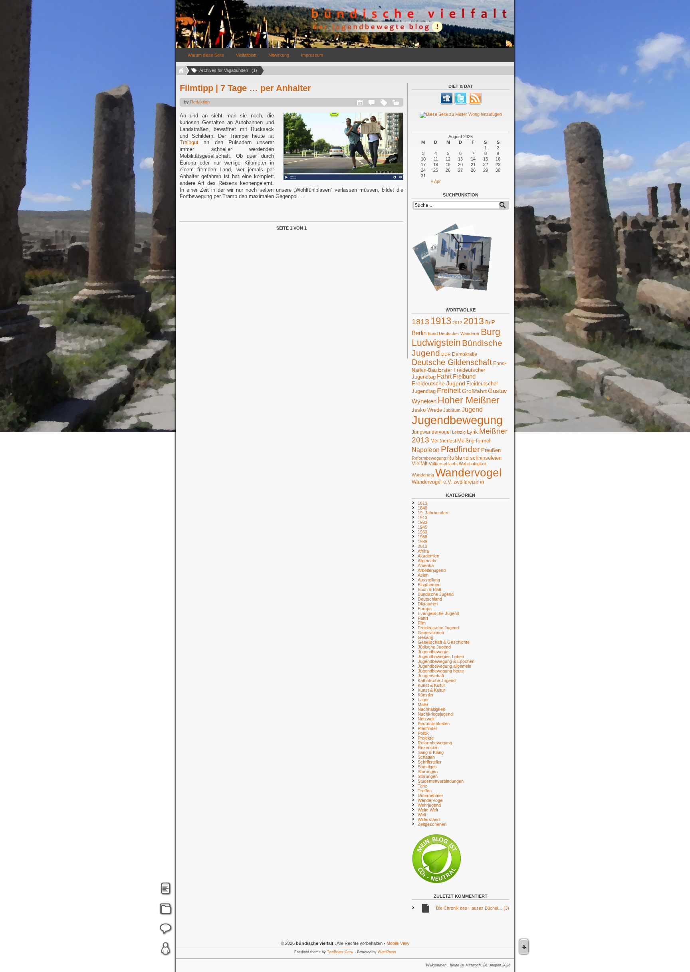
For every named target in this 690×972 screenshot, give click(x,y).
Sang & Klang (431, 752)
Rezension (428, 747)
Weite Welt (428, 809)
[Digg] (446, 103)
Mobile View (398, 943)
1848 (422, 508)
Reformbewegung (429, 458)
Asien (423, 575)
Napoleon (426, 449)
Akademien (428, 555)
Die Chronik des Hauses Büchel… (472, 908)
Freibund (464, 376)
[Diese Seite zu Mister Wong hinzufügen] (461, 115)
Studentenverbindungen (441, 781)
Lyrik (472, 432)
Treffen (425, 790)
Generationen (431, 632)
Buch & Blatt (429, 589)
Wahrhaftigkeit (472, 463)
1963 (422, 532)
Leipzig (459, 432)
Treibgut (189, 142)
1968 (422, 536)
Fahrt (444, 376)
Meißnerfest (443, 440)
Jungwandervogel (431, 431)
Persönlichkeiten (434, 723)
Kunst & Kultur (431, 685)
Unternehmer (430, 795)
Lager (423, 699)
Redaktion (200, 101)
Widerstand (429, 819)
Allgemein (427, 560)
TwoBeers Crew (340, 952)
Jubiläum (451, 410)
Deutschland (430, 599)
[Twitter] (460, 103)
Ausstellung (429, 579)
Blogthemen (429, 584)
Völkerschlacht (443, 463)
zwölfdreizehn (469, 481)
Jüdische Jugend (434, 647)
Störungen (428, 771)
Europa (425, 608)
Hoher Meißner (469, 400)
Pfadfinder (460, 449)
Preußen (491, 450)
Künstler (426, 694)
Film (422, 623)
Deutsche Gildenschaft (452, 362)
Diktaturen (428, 603)
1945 (422, 527)
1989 (422, 541)
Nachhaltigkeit (431, 709)
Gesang (425, 637)
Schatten (426, 757)
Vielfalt (420, 463)
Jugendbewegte (433, 651)
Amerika (426, 565)
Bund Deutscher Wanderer (454, 333)
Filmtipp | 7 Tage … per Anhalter (245, 88)
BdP (490, 322)
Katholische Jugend (437, 680)
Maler (423, 704)
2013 (473, 321)
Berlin (419, 333)
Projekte (426, 738)
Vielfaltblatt (246, 55)
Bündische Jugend (436, 594)
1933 (422, 522)
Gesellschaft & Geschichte (444, 642)
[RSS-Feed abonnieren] (510, 46)
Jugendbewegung (457, 419)
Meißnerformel (473, 441)
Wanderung (423, 474)
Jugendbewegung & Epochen (446, 661)
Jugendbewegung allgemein (444, 666)
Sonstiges (427, 766)
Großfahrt (474, 391)
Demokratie (464, 354)
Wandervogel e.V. (432, 482)
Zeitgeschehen (432, 824)
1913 (440, 320)
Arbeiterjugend (432, 570)
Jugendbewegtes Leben (441, 656)
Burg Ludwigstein (456, 337)
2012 (457, 322)
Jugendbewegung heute (441, 670)
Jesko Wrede (427, 410)
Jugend (472, 409)
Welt (422, 814)
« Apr (436, 181)
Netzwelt (426, 718)
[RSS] (475, 103)
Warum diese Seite (206, 55)
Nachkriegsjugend (435, 714)
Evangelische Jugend (438, 613)
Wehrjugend (429, 805)
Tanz (422, 786)
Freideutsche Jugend (438, 383)
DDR (446, 354)
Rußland (458, 457)
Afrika (423, 551)
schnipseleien (486, 458)
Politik (423, 733)
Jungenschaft (431, 675)
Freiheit (449, 391)
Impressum (312, 55)
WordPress (387, 952)
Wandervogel (468, 472)
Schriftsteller (430, 762)
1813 (420, 321)
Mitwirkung (278, 55)
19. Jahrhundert (433, 512)
